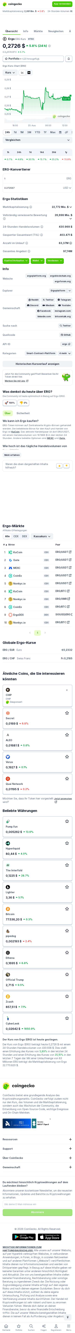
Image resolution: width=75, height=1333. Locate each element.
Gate (62, 438)
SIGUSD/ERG (63, 614)
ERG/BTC (60, 590)
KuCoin (15, 431)
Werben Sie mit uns (15, 381)
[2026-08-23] (60, 132)
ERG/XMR (61, 598)
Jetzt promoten (63, 798)
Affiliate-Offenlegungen (15, 530)
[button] (36, 275)
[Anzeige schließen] (67, 690)
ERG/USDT (61, 551)
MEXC (50, 438)
